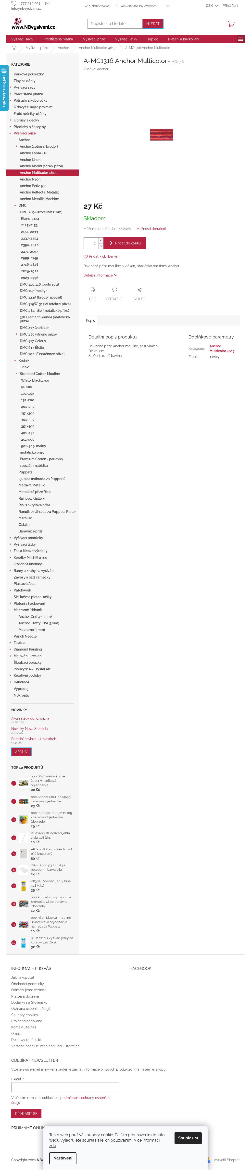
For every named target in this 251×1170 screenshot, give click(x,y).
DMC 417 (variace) (34, 328)
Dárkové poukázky (29, 74)
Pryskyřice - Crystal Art (32, 669)
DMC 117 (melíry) (33, 291)
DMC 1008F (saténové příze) (42, 354)
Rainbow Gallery (32, 498)
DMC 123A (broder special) (41, 297)
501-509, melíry (33, 446)
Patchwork (22, 590)
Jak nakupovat (98, 6)
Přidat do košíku (128, 243)
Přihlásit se (26, 1114)
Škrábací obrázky (28, 662)
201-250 (28, 407)
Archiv (21, 752)
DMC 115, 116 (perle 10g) (39, 284)
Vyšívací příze (25, 133)
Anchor (24, 140)
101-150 (27, 393)
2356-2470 (30, 245)
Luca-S (24, 367)
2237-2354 (29, 238)
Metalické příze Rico (34, 492)
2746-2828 (29, 264)
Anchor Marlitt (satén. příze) (41, 166)
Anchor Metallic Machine (39, 199)
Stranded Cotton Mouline (40, 374)
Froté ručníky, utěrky (30, 114)
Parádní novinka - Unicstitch (33, 739)
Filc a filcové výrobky (31, 551)
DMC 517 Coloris (33, 341)
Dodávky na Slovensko (29, 1002)
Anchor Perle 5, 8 (33, 186)
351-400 (28, 426)
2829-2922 (29, 271)
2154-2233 (29, 232)
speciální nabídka (34, 466)
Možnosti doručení (151, 229)
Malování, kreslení (28, 656)
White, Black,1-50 (35, 380)
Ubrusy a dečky (26, 120)
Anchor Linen (30, 160)
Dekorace (21, 682)
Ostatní (24, 525)
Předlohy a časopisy (30, 127)
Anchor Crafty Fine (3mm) (39, 623)
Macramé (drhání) (28, 610)
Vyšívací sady (25, 87)
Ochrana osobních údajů (30, 1009)
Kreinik (24, 360)
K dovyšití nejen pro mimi (33, 107)
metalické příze (32, 452)
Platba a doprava (25, 996)
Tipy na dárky (25, 81)
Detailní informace (98, 275)
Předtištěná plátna (28, 94)
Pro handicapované (26, 1021)
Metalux (25, 518)
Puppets (25, 472)
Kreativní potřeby (27, 675)
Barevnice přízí (30, 531)
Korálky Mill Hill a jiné (30, 557)
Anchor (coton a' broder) (39, 146)
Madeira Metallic (32, 485)
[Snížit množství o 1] (101, 246)
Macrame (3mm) (32, 630)
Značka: (96, 69)
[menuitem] (22, 39)
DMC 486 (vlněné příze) (38, 334)
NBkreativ (22, 695)
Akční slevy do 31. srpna (30, 718)
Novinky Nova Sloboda (29, 729)
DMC (22, 205)
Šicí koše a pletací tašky (33, 597)
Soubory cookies (24, 1015)
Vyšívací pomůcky (28, 538)
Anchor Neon (30, 179)
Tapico (19, 643)
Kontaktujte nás (23, 1027)
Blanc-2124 (30, 219)
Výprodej (21, 689)
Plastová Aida (25, 584)
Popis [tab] (90, 321)
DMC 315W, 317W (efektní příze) (45, 304)
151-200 (27, 400)
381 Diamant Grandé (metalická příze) (45, 319)
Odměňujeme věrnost (28, 990)
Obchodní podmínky (138, 6)
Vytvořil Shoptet (227, 1160)
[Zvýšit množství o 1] (101, 240)
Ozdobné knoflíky (28, 564)
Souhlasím (188, 1138)
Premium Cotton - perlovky (41, 459)
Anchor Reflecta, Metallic (40, 192)
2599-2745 (29, 258)
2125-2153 (29, 225)
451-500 (28, 439)
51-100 (26, 387)
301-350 (28, 420)
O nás (16, 1034)
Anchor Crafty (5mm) (35, 616)
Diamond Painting (28, 649)
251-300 (28, 413)
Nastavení (62, 1158)
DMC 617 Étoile (32, 348)
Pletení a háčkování (29, 603)
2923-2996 (29, 278)
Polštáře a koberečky (31, 100)
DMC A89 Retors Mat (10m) (41, 212)
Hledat (153, 24)
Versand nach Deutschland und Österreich (45, 1046)
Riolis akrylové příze (34, 505)
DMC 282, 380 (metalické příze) (44, 311)
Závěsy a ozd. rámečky (32, 577)
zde (52, 1145)
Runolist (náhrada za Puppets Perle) (47, 512)
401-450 (28, 433)
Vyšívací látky (25, 544)
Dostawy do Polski (26, 1040)
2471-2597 (29, 251)
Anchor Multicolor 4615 (38, 173)
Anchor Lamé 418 (33, 153)
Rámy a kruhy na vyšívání (34, 571)
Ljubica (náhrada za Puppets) (42, 479)
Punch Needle (25, 636)
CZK (209, 6)
